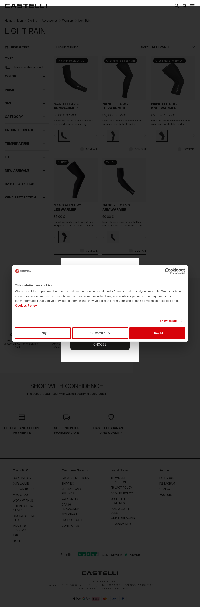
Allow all (157, 333)
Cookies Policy (26, 305)
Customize (97, 333)
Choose (100, 344)
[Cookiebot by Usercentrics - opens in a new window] (168, 271)
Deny (42, 333)
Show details (168, 320)
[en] (26, 5)
